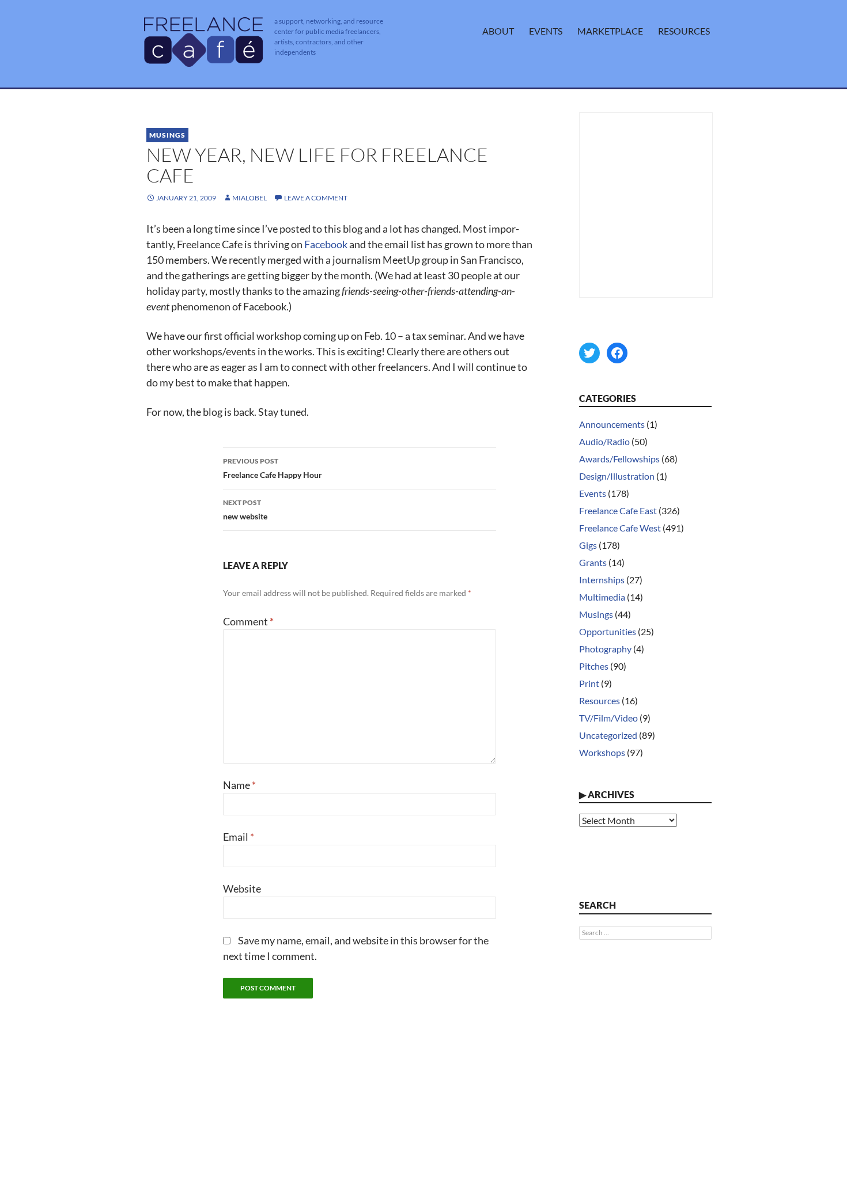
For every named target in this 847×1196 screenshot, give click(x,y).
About (498, 30)
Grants (593, 562)
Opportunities (607, 631)
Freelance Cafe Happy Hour (272, 468)
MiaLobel (249, 197)
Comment (248, 621)
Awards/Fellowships (619, 458)
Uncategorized (608, 735)
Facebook (325, 244)
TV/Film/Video (608, 717)
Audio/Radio (604, 441)
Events (545, 30)
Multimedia (602, 596)
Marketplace (610, 30)
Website (242, 888)
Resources (684, 30)
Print (589, 683)
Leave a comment (315, 197)
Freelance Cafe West (620, 527)
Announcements (612, 424)
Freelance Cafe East (618, 510)
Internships (602, 579)
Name (239, 785)
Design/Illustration (617, 475)
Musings (167, 135)
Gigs (588, 545)
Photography (605, 648)
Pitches (593, 665)
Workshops (602, 752)
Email (238, 836)
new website (245, 509)
